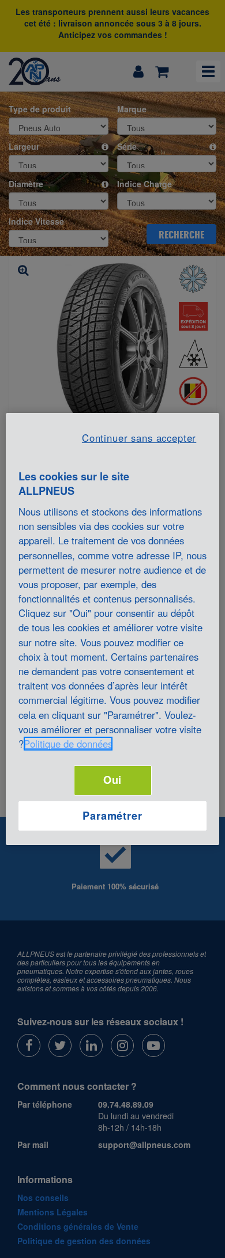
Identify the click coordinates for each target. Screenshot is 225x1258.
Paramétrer (112, 815)
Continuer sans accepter (139, 438)
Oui (112, 779)
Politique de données (68, 744)
